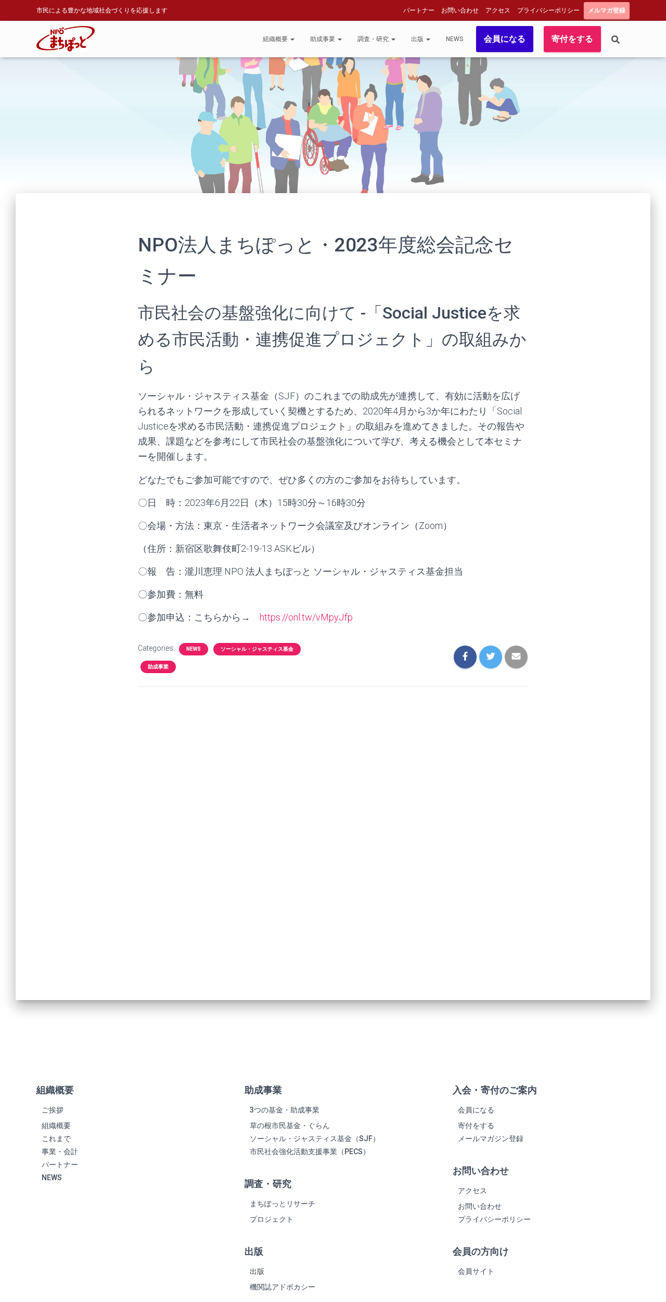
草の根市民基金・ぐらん (290, 1125)
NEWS (454, 39)
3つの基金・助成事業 (284, 1110)
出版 (418, 39)
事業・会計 (60, 1151)
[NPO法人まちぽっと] (66, 39)
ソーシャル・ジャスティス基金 (257, 649)
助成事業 (323, 39)
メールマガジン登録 (490, 1138)
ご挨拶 (52, 1110)
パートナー (418, 10)
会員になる (505, 39)
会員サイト (476, 1271)
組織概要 (276, 39)
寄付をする (572, 39)
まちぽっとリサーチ (282, 1203)
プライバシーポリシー (548, 10)
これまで (56, 1138)
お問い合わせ (460, 10)
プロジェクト (271, 1219)
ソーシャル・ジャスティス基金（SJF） (315, 1138)
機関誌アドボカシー (282, 1287)
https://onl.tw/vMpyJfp (306, 617)
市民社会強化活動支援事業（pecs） (310, 1151)
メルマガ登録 (606, 10)
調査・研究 (373, 39)
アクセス (497, 10)
